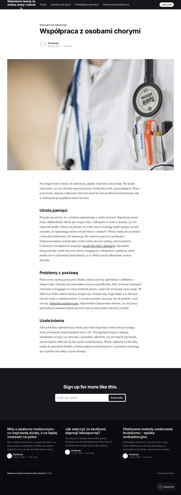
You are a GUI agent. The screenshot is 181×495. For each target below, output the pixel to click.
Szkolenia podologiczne (63, 303)
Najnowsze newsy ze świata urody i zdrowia (25, 473)
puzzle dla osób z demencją (98, 246)
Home (43, 4)
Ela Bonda (53, 43)
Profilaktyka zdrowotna (53, 25)
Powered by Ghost (165, 473)
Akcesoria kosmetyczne (116, 4)
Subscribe (167, 4)
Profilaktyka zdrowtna (87, 4)
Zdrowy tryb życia (60, 4)
